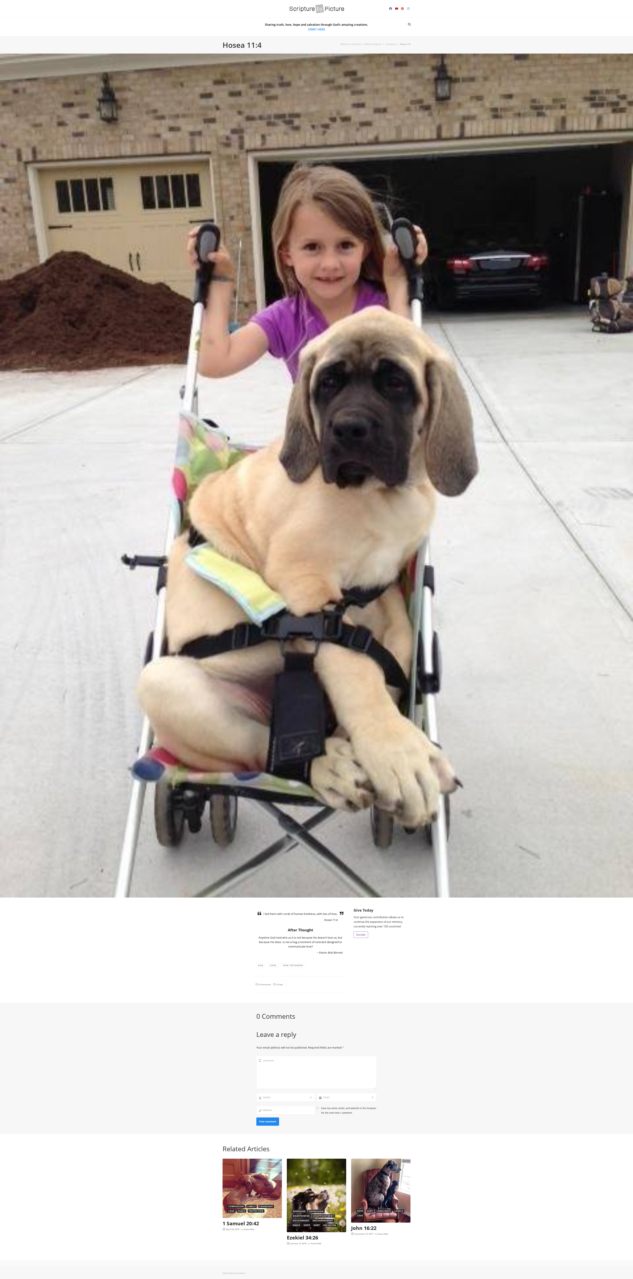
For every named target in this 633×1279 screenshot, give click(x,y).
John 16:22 (364, 1228)
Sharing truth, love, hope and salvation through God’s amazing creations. (316, 27)
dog (260, 965)
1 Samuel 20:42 (241, 1223)
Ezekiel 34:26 (302, 1237)
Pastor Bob (249, 1229)
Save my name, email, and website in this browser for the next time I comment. (348, 1110)
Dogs (273, 965)
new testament (293, 965)
